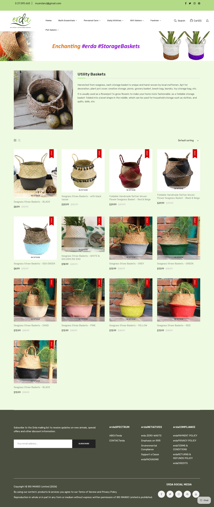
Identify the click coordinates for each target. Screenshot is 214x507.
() (197, 20)
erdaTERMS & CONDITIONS (180, 447)
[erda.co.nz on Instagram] (178, 494)
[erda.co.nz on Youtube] (195, 494)
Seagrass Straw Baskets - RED (174, 325)
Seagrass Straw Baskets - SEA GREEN (34, 263)
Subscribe (83, 444)
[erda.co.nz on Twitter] (170, 494)
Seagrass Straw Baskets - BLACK (32, 201)
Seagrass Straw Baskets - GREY (126, 263)
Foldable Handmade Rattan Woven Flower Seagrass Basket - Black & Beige (178, 196)
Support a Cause (150, 454)
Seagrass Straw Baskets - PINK (78, 325)
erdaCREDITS (180, 463)
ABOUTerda (115, 435)
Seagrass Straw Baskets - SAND (31, 325)
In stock (35, 195)
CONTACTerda (117, 440)
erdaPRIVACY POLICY (184, 440)
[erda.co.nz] (20, 21)
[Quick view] (56, 192)
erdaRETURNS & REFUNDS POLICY (183, 456)
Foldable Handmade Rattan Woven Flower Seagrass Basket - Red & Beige (130, 198)
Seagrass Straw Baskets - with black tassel (81, 198)
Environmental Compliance (149, 447)
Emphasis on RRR (150, 440)
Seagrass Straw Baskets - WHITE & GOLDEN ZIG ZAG (81, 257)
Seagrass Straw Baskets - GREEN (175, 263)
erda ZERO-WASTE (151, 435)
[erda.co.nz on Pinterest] (187, 494)
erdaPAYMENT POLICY (185, 435)
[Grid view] (15, 140)
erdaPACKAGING (150, 459)
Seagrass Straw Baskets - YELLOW (128, 325)
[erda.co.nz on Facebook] (161, 494)
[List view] (19, 140)
